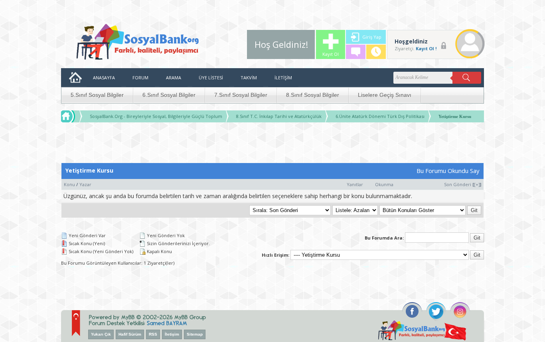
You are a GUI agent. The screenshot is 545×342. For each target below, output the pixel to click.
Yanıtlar (355, 184)
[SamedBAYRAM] (167, 322)
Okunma (384, 184)
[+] (477, 184)
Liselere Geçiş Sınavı (384, 95)
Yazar (85, 184)
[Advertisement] (272, 145)
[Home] (75, 116)
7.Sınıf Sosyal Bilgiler (240, 95)
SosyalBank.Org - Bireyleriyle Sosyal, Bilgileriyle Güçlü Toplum (156, 116)
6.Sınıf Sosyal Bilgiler (168, 95)
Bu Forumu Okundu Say (448, 171)
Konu (69, 184)
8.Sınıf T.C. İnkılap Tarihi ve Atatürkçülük (279, 116)
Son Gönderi (457, 184)
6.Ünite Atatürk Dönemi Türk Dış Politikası (380, 116)
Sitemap (195, 334)
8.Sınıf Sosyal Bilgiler (312, 95)
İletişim (172, 334)
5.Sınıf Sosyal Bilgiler (97, 95)
